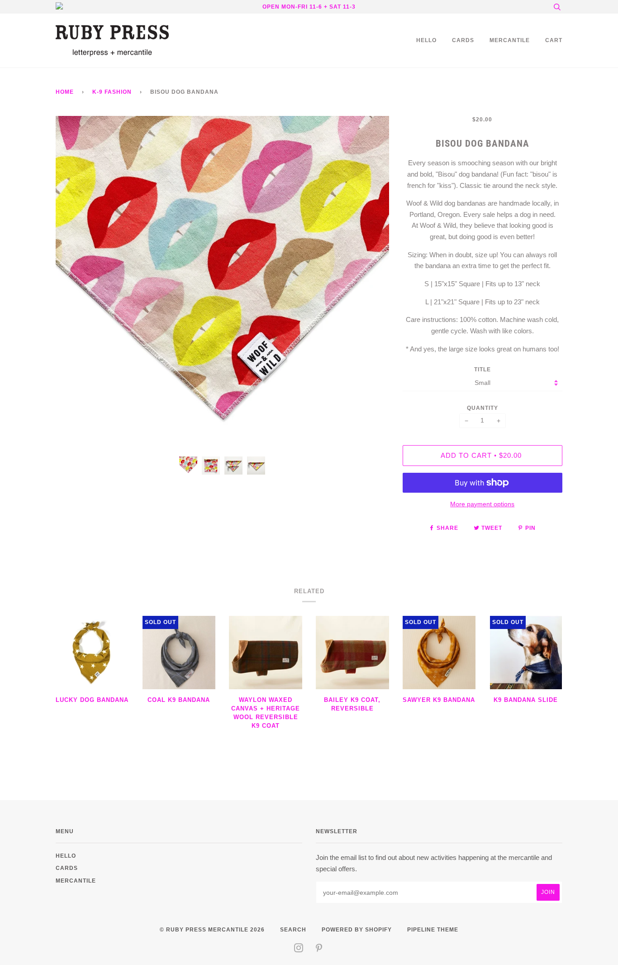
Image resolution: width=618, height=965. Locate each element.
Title (482, 369)
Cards (463, 40)
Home (65, 92)
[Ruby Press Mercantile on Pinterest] (319, 949)
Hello (426, 40)
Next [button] (372, 283)
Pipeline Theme (432, 929)
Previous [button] (71, 283)
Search (293, 929)
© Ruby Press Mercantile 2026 (212, 929)
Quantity (482, 408)
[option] (222, 283)
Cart (553, 40)
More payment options (482, 504)
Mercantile (510, 40)
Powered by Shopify (357, 929)
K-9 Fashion (112, 92)
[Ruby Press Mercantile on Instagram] (299, 949)
